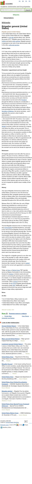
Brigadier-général (7, 391)
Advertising (16, 422)
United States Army (7, 357)
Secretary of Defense (8, 111)
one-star (11, 37)
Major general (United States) (10, 339)
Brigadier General (7, 364)
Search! (28, 10)
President (24, 100)
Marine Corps (16, 270)
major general (16, 41)
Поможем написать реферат (18, 313)
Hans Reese (25, 316)
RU (19, 1)
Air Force (13, 283)
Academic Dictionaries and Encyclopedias (15, 7)
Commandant (8, 227)
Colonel (15, 281)
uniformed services (14, 45)
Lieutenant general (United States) (12, 344)
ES (26, 1)
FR (29, 1)
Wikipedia (16, 15)
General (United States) (9, 326)
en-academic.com (6, 3)
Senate (4, 126)
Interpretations (9, 18)
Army (8, 270)
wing (14, 285)
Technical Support (9, 422)
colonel (4, 41)
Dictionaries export (4, 424)
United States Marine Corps (10, 413)
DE (23, 1)
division (11, 274)
